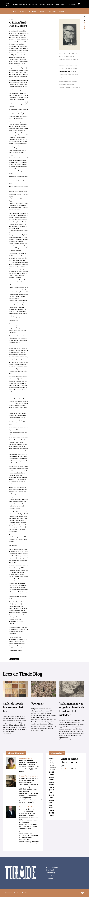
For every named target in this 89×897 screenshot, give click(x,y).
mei (51, 762)
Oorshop (22, 4)
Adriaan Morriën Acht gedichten (68, 65)
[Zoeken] (79, 4)
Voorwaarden (9, 893)
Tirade (63, 4)
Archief (42, 11)
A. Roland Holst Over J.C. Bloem (67, 71)
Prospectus (49, 4)
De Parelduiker (71, 4)
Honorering (50, 873)
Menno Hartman (66, 769)
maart (52, 765)
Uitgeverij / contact (38, 4)
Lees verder (7, 734)
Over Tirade (52, 11)
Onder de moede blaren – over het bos (69, 762)
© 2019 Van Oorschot (20, 893)
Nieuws (15, 4)
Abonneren (32, 11)
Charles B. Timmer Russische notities (69, 87)
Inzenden (62, 11)
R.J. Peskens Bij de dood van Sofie (68, 68)
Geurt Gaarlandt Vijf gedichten (67, 84)
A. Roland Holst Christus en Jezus (68, 74)
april (52, 764)
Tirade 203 (85, 26)
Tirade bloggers (52, 867)
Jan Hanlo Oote (63, 78)
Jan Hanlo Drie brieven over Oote (68, 81)
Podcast (57, 4)
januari (52, 769)
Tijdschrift (23, 11)
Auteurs (28, 4)
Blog (14, 11)
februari (53, 767)
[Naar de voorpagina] (6, 4)
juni (51, 760)
